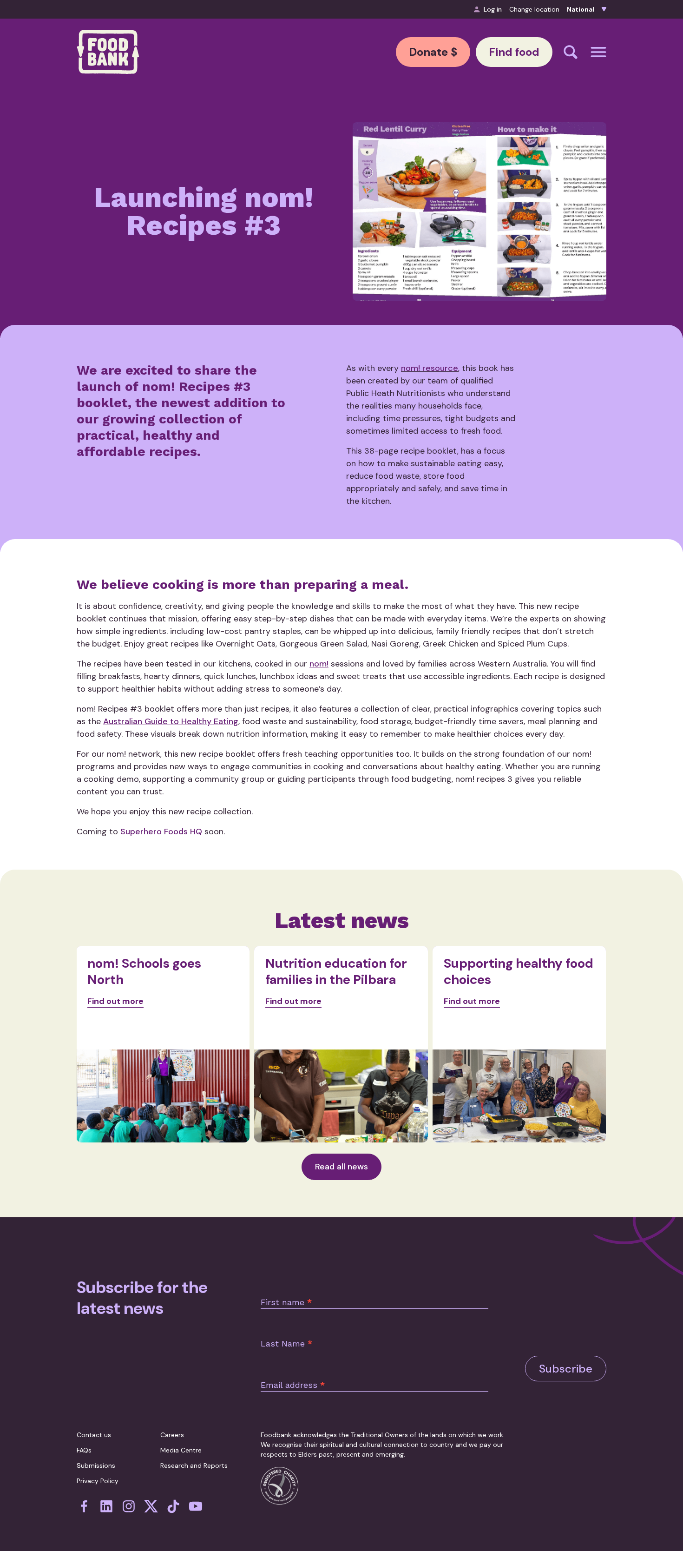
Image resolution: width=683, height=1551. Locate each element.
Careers (172, 1435)
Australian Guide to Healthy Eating (170, 721)
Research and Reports (194, 1465)
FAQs (84, 1450)
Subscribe (565, 1368)
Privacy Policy (97, 1481)
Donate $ (433, 52)
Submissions (96, 1465)
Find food (514, 52)
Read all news (341, 1166)
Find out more (115, 1001)
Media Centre (181, 1450)
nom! (318, 663)
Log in (493, 9)
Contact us (94, 1435)
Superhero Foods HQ (161, 831)
